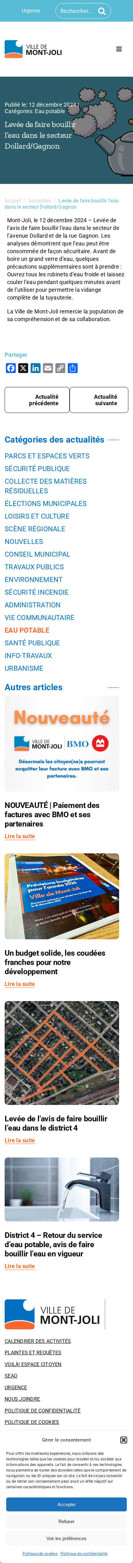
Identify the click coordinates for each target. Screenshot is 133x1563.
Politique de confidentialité (84, 1554)
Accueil (13, 201)
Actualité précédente (43, 399)
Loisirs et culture (37, 516)
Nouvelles (24, 542)
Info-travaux (28, 656)
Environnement (34, 580)
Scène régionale (35, 529)
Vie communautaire (40, 618)
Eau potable (50, 111)
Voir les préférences (66, 1538)
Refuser (66, 1521)
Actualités (39, 201)
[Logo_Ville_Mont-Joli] (55, 1302)
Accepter (67, 1504)
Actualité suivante (105, 399)
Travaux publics (34, 567)
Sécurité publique (37, 469)
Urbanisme (24, 668)
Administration (33, 605)
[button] (124, 1440)
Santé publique (32, 643)
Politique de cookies (40, 1554)
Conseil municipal (38, 554)
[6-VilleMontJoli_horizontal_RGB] (34, 43)
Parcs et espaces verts (47, 456)
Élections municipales (46, 504)
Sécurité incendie (37, 592)
